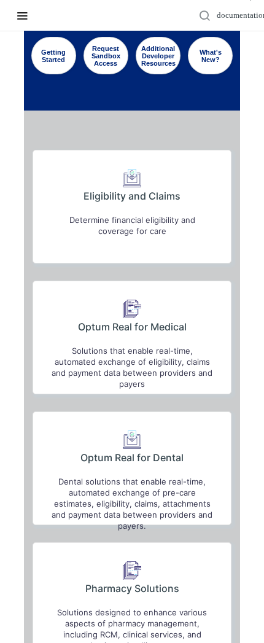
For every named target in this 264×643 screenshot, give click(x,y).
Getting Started (53, 56)
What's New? (211, 56)
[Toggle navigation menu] (22, 15)
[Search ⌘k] (234, 15)
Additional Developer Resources (158, 56)
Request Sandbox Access (105, 56)
